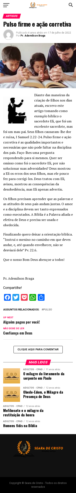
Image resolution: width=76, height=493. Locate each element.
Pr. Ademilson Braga (32, 35)
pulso (47, 309)
